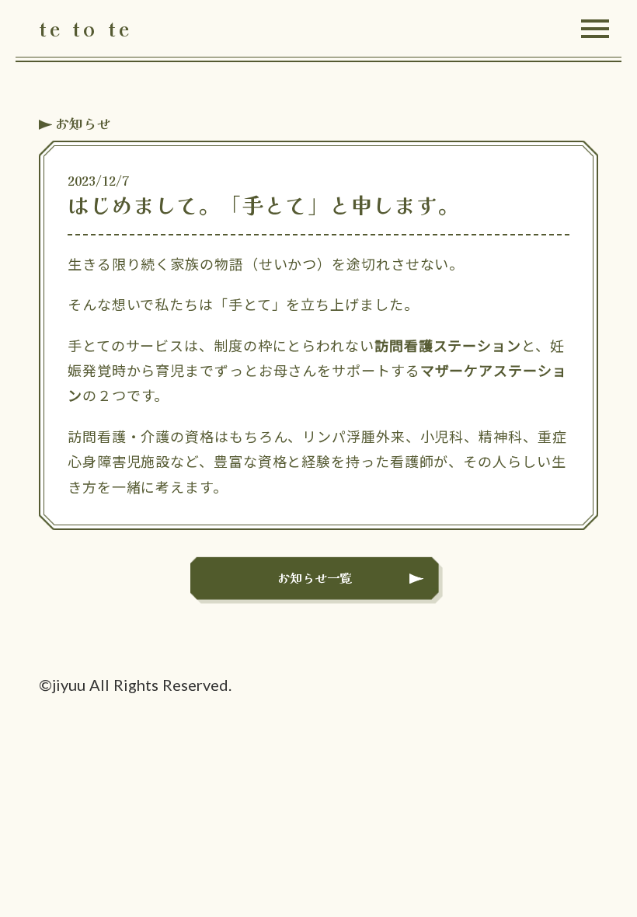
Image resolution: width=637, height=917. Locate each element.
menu (595, 28)
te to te (85, 29)
